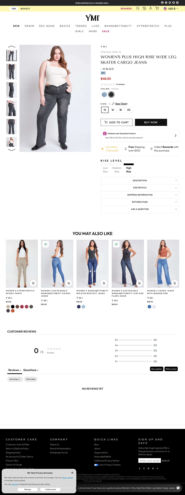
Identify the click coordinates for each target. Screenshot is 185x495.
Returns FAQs (140, 202)
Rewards (126, 9)
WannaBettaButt (102, 456)
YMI (104, 46)
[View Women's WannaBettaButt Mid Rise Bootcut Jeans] (92, 264)
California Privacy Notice (106, 460)
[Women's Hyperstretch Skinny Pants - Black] (12, 306)
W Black (111, 94)
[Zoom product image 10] (11, 90)
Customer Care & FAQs (17, 444)
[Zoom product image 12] (11, 126)
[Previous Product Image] (11, 47)
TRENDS (81, 25)
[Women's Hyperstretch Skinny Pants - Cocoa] (17, 306)
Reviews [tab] (14, 370)
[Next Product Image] (11, 149)
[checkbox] (31, 379)
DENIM (29, 25)
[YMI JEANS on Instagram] (144, 468)
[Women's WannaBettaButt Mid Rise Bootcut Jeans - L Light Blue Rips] (83, 306)
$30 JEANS (47, 25)
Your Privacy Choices (110, 464)
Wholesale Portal (58, 452)
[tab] (31, 370)
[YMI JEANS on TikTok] (157, 468)
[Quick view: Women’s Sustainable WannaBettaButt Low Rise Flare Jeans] (139, 283)
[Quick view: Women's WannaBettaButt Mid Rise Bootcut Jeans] (104, 283)
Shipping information (139, 195)
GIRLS (79, 31)
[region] (92, 3)
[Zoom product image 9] (11, 71)
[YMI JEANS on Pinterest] (148, 468)
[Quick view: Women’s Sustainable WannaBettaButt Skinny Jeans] (68, 283)
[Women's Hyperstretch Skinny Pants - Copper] (12, 310)
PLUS (168, 25)
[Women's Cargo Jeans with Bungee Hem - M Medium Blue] (149, 306)
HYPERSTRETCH (148, 25)
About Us (54, 444)
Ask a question (140, 209)
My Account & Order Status (19, 456)
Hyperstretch (101, 452)
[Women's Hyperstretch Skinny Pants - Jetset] (8, 310)
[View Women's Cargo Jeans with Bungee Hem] (163, 264)
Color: (110, 89)
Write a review (171, 369)
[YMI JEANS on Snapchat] (153, 468)
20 (128, 109)
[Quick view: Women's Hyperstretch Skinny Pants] (33, 283)
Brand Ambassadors (60, 448)
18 (120, 109)
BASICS (65, 25)
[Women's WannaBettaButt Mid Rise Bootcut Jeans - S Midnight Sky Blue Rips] (79, 306)
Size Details (140, 187)
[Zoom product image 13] (11, 145)
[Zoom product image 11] (11, 108)
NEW (16, 25)
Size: (114, 103)
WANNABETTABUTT (118, 25)
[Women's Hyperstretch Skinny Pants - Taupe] (8, 306)
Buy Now (151, 122)
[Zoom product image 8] (11, 53)
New (96, 444)
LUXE (95, 25)
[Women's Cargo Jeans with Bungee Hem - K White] (154, 306)
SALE (106, 31)
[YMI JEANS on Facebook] (139, 468)
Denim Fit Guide (14, 464)
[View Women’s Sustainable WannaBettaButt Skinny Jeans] (57, 264)
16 (113, 109)
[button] (136, 340)
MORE (93, 31)
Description (140, 180)
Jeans (97, 448)
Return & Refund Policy (17, 448)
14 (105, 109)
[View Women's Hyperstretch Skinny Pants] (22, 264)
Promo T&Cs (12, 460)
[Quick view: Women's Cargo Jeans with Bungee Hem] (174, 283)
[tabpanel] (92, 398)
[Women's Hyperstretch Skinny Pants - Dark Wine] (26, 306)
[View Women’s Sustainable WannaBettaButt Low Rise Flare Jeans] (128, 264)
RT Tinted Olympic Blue (104, 94)
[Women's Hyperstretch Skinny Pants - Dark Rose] (22, 306)
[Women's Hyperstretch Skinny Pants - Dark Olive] (31, 306)
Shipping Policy (13, 452)
